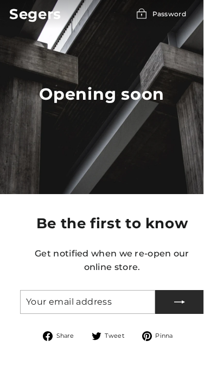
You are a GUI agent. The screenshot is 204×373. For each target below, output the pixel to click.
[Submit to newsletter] (179, 302)
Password (169, 14)
